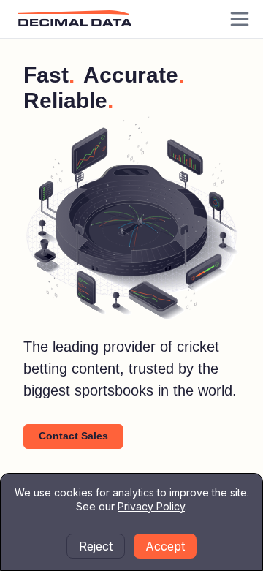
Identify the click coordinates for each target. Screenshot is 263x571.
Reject (96, 546)
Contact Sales (73, 436)
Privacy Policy (151, 506)
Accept (165, 546)
